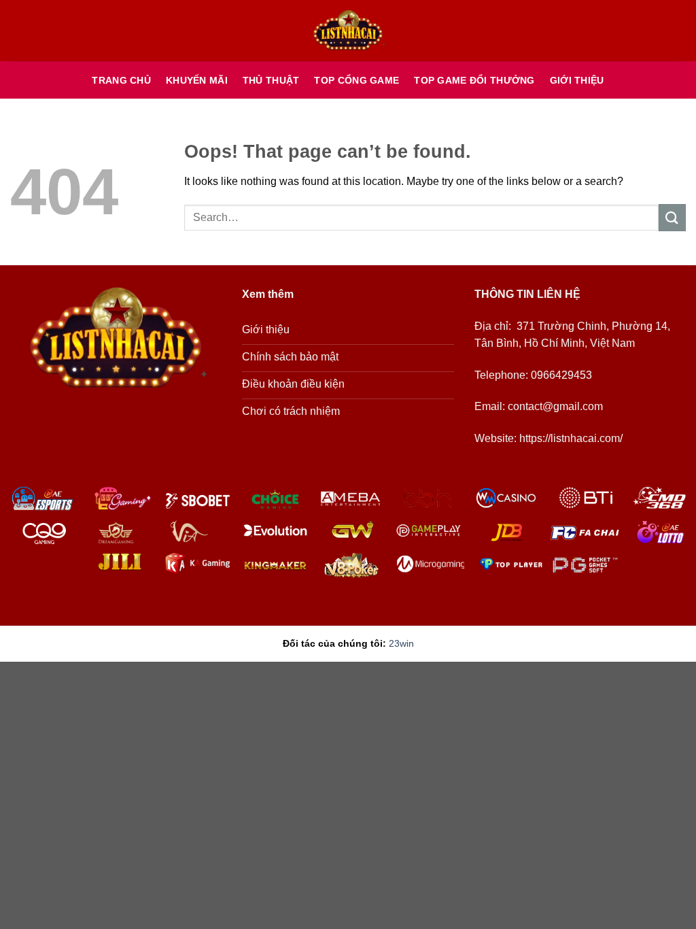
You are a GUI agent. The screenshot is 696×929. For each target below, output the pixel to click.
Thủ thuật (271, 80)
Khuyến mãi (197, 80)
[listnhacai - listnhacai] (348, 31)
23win (401, 643)
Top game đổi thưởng (474, 80)
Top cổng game (356, 80)
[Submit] (672, 217)
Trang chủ (121, 80)
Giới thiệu (577, 80)
